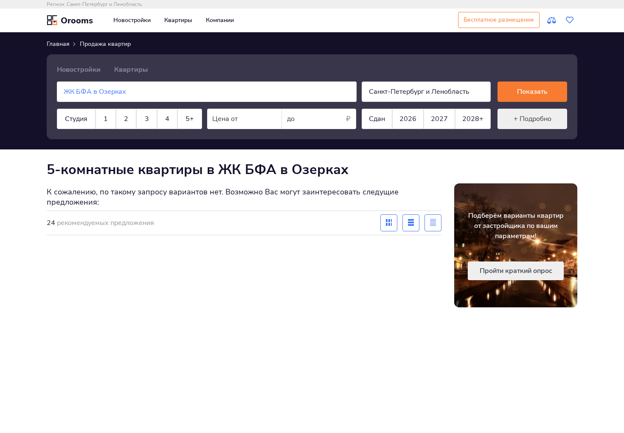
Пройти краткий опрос (516, 271)
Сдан (377, 119)
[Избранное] (569, 20)
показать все (107, 147)
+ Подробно (532, 119)
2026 (407, 119)
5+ (190, 119)
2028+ (472, 119)
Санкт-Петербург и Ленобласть (104, 4)
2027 (439, 119)
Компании (220, 20)
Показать (532, 91)
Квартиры (178, 20)
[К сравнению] (552, 20)
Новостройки (132, 20)
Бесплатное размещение (499, 20)
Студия (76, 119)
